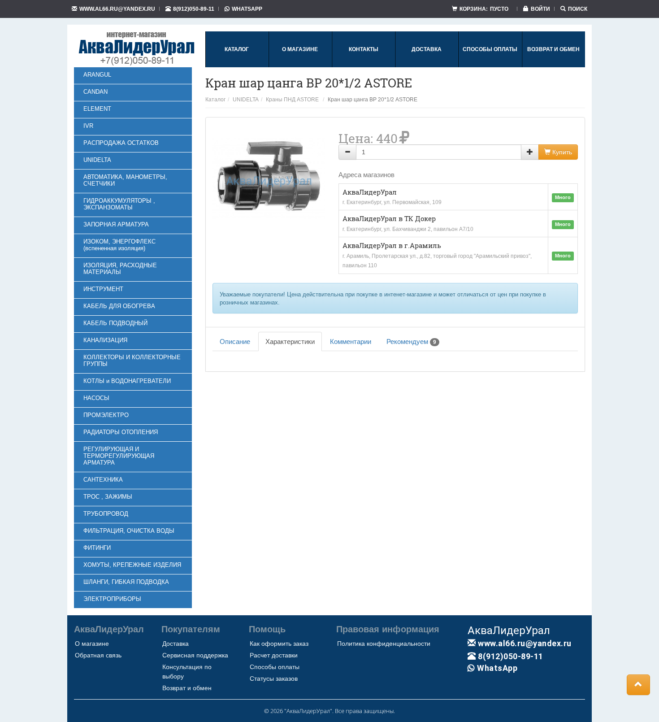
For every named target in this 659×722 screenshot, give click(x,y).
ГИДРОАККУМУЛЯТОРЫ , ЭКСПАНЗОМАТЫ (119, 204)
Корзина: (484, 8)
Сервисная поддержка (195, 655)
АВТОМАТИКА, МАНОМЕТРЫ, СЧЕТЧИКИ (125, 180)
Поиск (577, 8)
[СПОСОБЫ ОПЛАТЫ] (490, 65)
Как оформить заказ (279, 643)
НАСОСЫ (96, 398)
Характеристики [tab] (290, 341)
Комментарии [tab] (350, 341)
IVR (88, 125)
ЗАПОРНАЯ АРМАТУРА (116, 224)
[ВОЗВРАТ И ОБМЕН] (553, 65)
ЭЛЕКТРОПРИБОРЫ (112, 599)
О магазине (92, 643)
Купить (561, 152)
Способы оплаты (274, 666)
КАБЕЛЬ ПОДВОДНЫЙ (115, 323)
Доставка (175, 643)
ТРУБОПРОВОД (105, 513)
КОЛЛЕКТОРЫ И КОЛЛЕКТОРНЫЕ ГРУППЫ (132, 360)
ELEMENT (97, 108)
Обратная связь (98, 655)
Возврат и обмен (187, 688)
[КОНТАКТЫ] (363, 65)
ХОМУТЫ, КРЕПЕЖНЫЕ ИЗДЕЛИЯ (132, 564)
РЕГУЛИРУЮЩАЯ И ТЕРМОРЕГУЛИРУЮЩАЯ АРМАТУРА (118, 456)
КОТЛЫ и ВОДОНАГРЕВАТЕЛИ (127, 381)
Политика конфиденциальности (383, 643)
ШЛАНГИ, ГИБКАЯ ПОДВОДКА (126, 581)
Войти (540, 8)
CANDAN (95, 91)
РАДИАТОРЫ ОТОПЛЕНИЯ (120, 432)
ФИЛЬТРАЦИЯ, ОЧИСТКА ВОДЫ (128, 530)
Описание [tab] (235, 341)
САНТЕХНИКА (103, 479)
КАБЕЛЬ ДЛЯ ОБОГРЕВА (119, 306)
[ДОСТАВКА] (427, 65)
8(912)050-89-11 (193, 8)
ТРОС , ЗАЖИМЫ (107, 496)
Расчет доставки (274, 655)
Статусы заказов (274, 678)
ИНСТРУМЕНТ (103, 289)
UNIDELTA (97, 160)
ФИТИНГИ (97, 547)
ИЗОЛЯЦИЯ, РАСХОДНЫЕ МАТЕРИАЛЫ (120, 268)
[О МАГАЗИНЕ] (300, 65)
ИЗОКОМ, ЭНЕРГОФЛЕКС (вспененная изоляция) (119, 245)
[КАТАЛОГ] (237, 65)
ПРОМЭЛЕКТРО (106, 415)
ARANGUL (97, 74)
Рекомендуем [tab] (411, 341)
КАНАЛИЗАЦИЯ (105, 340)
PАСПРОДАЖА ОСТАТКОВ (121, 142)
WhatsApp (247, 8)
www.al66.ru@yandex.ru (117, 8)
